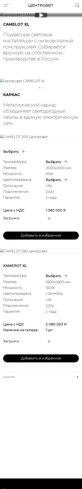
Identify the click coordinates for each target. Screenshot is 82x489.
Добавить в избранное (41, 235)
